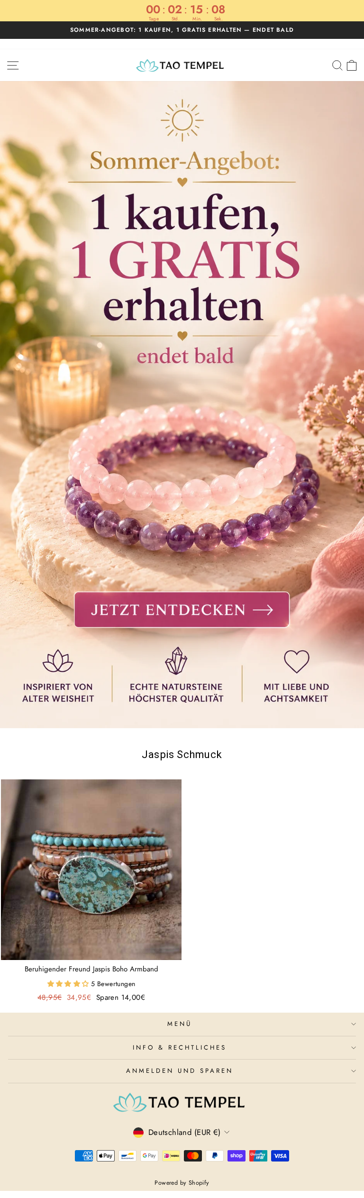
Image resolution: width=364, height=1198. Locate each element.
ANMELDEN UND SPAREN (179, 1070)
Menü (179, 1023)
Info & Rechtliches (180, 1047)
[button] (69, 983)
